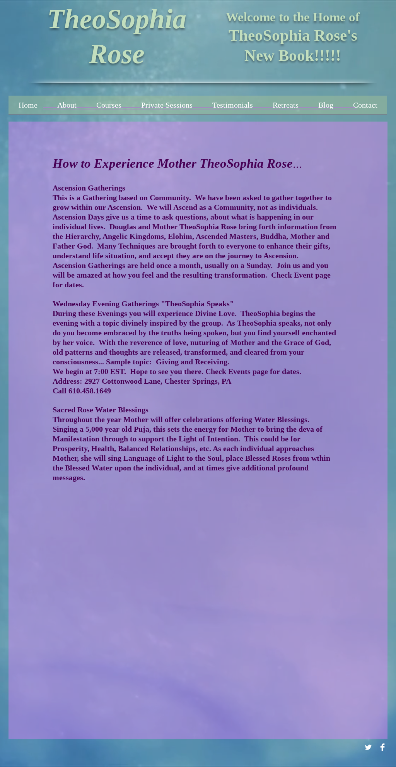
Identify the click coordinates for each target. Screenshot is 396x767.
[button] (108, 108)
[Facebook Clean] (382, 747)
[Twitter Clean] (368, 747)
